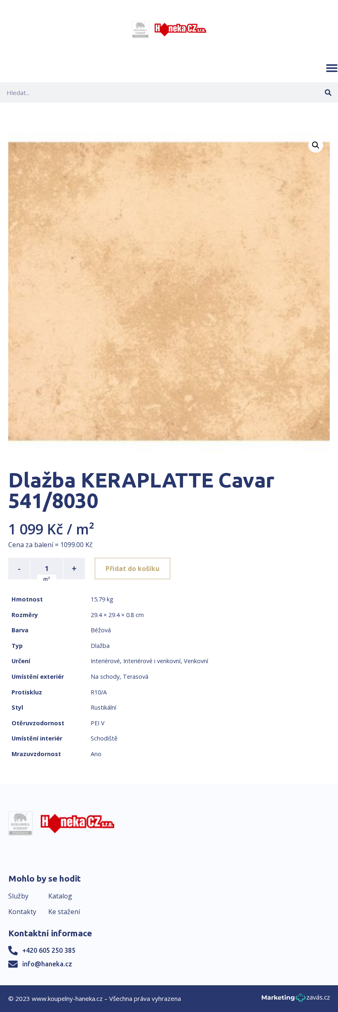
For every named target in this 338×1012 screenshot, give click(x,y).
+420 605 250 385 (48, 950)
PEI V (98, 723)
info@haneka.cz (47, 964)
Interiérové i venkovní (152, 661)
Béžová (101, 630)
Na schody (105, 676)
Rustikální (103, 707)
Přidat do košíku (133, 568)
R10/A (99, 692)
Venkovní (196, 661)
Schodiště (104, 738)
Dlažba (100, 646)
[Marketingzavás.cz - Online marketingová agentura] (296, 999)
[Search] (328, 92)
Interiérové (105, 661)
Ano (96, 754)
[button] (332, 68)
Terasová (135, 676)
